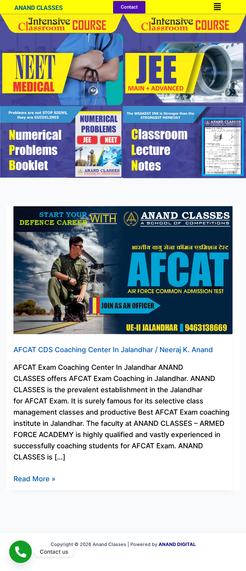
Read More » (34, 478)
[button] (217, 7)
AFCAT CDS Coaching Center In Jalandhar (83, 349)
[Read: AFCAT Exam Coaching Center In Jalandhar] (123, 269)
